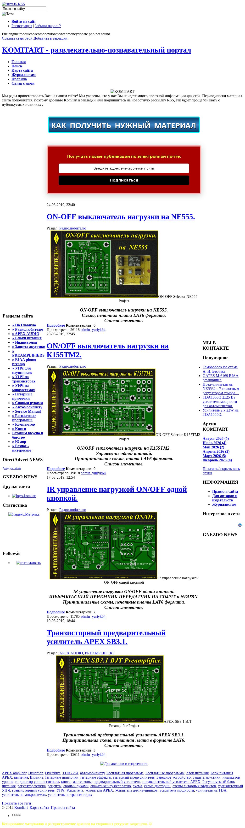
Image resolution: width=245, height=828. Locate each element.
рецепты (54, 786)
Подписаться (124, 180)
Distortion (35, 773)
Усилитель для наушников (136, 790)
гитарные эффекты (95, 777)
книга (66, 782)
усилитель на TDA (211, 790)
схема (137, 786)
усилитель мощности (177, 790)
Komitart (21, 807)
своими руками (76, 786)
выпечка (21, 777)
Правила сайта (63, 807)
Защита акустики (207, 777)
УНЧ (60, 790)
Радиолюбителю (72, 228)
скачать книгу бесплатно (110, 786)
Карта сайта (39, 807)
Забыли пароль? (48, 26)
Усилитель (74, 790)
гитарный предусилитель (134, 777)
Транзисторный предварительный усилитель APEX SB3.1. (106, 637)
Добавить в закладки (50, 38)
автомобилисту (92, 773)
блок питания (197, 773)
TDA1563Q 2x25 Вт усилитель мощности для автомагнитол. (220, 401)
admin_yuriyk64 (93, 330)
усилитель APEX (99, 790)
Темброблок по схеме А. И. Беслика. (220, 369)
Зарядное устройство (173, 777)
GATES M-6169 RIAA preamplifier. (221, 378)
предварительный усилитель (117, 782)
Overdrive (53, 773)
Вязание (36, 777)
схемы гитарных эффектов (194, 786)
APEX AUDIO (71, 653)
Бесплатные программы (164, 773)
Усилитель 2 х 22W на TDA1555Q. (221, 412)
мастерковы (82, 782)
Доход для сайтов (12, 468)
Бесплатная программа (125, 773)
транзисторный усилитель (33, 790)
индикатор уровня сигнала (37, 782)
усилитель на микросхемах (24, 795)
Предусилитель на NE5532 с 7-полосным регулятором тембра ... (221, 388)
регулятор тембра (31, 786)
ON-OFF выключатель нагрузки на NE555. (121, 216)
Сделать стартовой (17, 38)
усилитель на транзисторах (70, 795)
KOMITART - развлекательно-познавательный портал (96, 50)
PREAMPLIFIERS (100, 653)
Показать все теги (16, 803)
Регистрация (21, 26)
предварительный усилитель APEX (171, 782)
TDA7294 (70, 773)
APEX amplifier (14, 773)
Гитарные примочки (61, 777)
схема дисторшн (157, 786)
